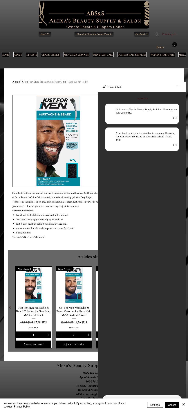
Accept (172, 405)
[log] (142, 242)
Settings (155, 405)
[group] (94, 307)
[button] (76, 54)
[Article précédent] (10, 307)
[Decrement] (18, 335)
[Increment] (48, 335)
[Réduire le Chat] (179, 87)
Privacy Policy (22, 406)
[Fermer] (183, 404)
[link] (166, 45)
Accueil (16, 82)
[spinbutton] (33, 335)
